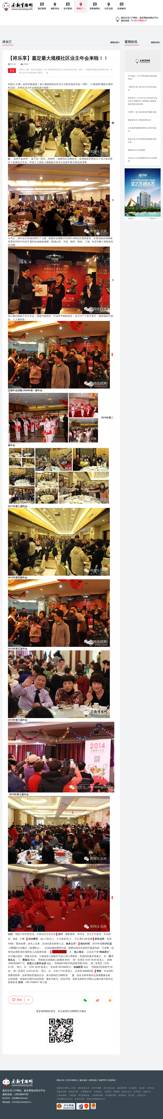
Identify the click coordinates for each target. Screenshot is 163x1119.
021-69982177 (140, 20)
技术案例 (68, 8)
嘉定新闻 (42, 8)
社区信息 (109, 8)
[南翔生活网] (18, 6)
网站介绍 (60, 1080)
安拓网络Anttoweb (64, 1099)
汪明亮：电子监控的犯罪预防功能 (142, 112)
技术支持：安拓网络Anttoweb (15, 1098)
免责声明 (102, 1080)
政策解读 (121, 8)
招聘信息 (93, 1080)
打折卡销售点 (72, 1080)
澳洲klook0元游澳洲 (136, 150)
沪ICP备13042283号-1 (22, 1102)
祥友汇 (80, 8)
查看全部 (114, 42)
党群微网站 (95, 8)
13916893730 (21, 1094)
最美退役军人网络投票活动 (139, 120)
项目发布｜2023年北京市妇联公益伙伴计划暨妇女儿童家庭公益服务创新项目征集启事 (142, 101)
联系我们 (112, 1080)
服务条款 (83, 1080)
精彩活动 (55, 8)
